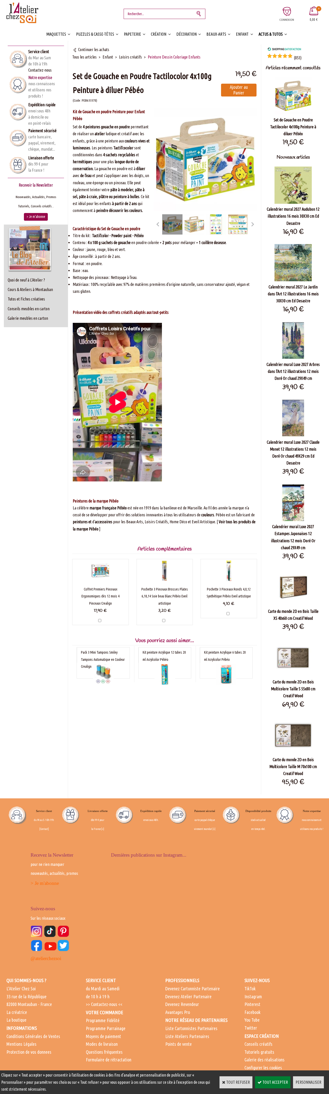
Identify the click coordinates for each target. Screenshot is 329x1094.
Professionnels (182, 980)
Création (158, 34)
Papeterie (132, 34)
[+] (102, 828)
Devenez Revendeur (182, 1004)
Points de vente (178, 1044)
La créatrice (16, 1012)
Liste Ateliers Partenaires (187, 1036)
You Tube (252, 1019)
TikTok (249, 988)
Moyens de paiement (103, 1036)
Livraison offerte (41, 158)
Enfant (242, 34)
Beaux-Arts (216, 34)
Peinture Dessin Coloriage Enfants (174, 57)
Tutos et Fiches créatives (26, 299)
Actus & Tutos (271, 34)
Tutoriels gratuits (259, 1051)
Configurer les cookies (263, 1067)
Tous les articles (84, 57)
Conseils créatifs (258, 1044)
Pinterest (252, 1004)
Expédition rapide (42, 104)
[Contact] (44, 828)
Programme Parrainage (105, 1028)
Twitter (250, 1027)
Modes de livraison (102, 1044)
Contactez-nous (40, 70)
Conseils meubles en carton (29, 308)
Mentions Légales (21, 1044)
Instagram (253, 996)
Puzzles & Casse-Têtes (95, 34)
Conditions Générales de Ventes (33, 1036)
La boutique (16, 1019)
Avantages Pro (177, 1012)
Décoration (186, 34)
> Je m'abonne (45, 883)
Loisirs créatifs (130, 57)
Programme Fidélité (103, 1020)
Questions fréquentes (104, 1051)
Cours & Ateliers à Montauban (30, 289)
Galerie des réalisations (264, 1059)
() (297, 57)
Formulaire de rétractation (108, 1059)
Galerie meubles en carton (28, 318)
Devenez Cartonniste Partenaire (192, 988)
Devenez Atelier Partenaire (188, 996)
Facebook (252, 1012)
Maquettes (56, 34)
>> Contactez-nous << (104, 1004)
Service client (38, 51)
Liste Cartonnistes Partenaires (191, 1028)
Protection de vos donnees (28, 1051)
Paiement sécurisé (42, 130)
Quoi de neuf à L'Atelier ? (26, 280)
